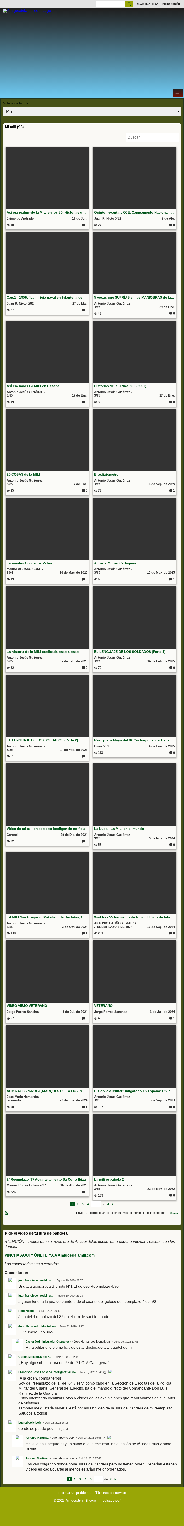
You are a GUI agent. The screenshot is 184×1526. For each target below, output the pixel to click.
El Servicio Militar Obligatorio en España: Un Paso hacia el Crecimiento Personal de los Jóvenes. (134, 1091)
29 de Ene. (167, 307)
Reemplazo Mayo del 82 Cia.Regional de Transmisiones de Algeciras (134, 740)
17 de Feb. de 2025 (73, 661)
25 (12, 490)
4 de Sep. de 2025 (162, 484)
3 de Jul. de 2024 (75, 1012)
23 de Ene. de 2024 (73, 1100)
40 (12, 225)
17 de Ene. (79, 395)
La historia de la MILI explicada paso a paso (43, 652)
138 (13, 933)
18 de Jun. (79, 218)
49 (12, 402)
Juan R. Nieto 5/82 (107, 218)
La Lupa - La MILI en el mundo (119, 829)
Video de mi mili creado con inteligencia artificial (46, 829)
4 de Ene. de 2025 (162, 746)
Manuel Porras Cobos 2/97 (26, 1185)
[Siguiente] (112, 1204)
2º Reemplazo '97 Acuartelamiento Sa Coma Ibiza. (47, 1179)
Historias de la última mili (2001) (120, 386)
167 (100, 1107)
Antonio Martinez (37, 1437)
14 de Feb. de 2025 (161, 661)
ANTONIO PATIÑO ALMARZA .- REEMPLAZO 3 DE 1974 (115, 925)
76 (99, 490)
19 (12, 579)
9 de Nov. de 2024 (162, 838)
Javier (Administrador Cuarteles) (48, 1341)
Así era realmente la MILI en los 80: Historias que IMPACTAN (47, 212)
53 (99, 845)
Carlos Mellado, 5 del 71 (34, 1357)
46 (99, 313)
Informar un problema (74, 1492)
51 (12, 756)
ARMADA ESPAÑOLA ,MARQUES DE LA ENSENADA (47, 1091)
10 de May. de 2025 (161, 572)
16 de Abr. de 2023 (73, 1185)
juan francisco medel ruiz (35, 1280)
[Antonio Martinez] (109, 1438)
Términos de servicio (111, 1492)
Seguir (174, 1213)
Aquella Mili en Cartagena (115, 563)
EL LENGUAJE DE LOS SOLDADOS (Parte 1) (130, 652)
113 (100, 753)
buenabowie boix (29, 1422)
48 (99, 1018)
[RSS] (6, 1212)
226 (13, 1192)
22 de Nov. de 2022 (161, 1189)
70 (99, 668)
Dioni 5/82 (101, 746)
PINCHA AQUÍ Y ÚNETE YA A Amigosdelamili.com (50, 1255)
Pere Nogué (26, 1311)
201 (100, 933)
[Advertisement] (92, 52)
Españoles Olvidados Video (29, 563)
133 (100, 1195)
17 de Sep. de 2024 (161, 927)
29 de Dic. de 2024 (74, 835)
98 (12, 1107)
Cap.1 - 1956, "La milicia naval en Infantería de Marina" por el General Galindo (47, 297)
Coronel (12, 835)
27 (99, 225)
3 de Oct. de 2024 (74, 927)
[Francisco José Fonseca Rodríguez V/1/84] (110, 1372)
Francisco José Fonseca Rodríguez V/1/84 (47, 1372)
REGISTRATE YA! (147, 4)
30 (99, 402)
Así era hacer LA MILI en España (33, 386)
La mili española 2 (109, 1179)
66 (99, 579)
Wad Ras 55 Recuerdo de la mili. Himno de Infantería (134, 917)
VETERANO (103, 1006)
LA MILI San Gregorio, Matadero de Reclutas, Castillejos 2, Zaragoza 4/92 (47, 917)
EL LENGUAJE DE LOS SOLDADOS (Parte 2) (42, 740)
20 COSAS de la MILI (23, 474)
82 (12, 668)
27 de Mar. (79, 303)
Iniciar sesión (171, 4)
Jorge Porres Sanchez (23, 1012)
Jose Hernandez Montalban (37, 1326)
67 (12, 1018)
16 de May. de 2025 (73, 572)
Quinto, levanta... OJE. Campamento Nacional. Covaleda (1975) (134, 212)
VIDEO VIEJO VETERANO (27, 1006)
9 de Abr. (168, 218)
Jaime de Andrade (20, 218)
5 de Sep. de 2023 (162, 1100)
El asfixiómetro (106, 474)
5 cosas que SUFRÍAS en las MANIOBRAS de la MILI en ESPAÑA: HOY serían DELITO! (134, 297)
